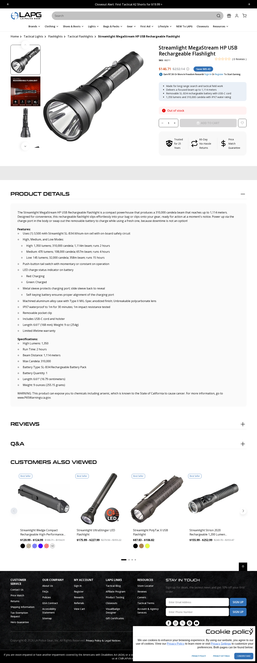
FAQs (45, 591)
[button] (202, 143)
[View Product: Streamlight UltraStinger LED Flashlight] (100, 498)
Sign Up (238, 602)
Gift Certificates (115, 618)
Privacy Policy (175, 643)
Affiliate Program (115, 591)
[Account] (237, 16)
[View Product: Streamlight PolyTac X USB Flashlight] (156, 498)
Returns (14, 601)
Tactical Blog (113, 585)
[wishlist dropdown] (242, 123)
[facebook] (168, 623)
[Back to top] (243, 567)
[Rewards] (229, 16)
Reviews (25, 424)
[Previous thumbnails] (25, 45)
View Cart (79, 609)
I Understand (244, 656)
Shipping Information (22, 607)
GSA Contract (50, 603)
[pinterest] (189, 623)
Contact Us (16, 589)
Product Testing (115, 597)
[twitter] (182, 623)
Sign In (208, 74)
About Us (47, 585)
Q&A (17, 444)
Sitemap (47, 618)
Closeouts (111, 603)
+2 (52, 545)
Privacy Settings (221, 643)
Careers (141, 597)
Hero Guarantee (19, 622)
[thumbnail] (25, 60)
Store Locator (145, 585)
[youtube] (196, 623)
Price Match (17, 595)
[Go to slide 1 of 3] (249, 4)
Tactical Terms (145, 603)
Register (219, 74)
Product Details (40, 194)
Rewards (79, 597)
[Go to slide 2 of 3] (8, 4)
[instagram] (175, 623)
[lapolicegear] (26, 16)
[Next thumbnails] (25, 146)
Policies (46, 597)
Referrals (79, 603)
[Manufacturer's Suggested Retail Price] (187, 69)
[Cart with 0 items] (244, 16)
